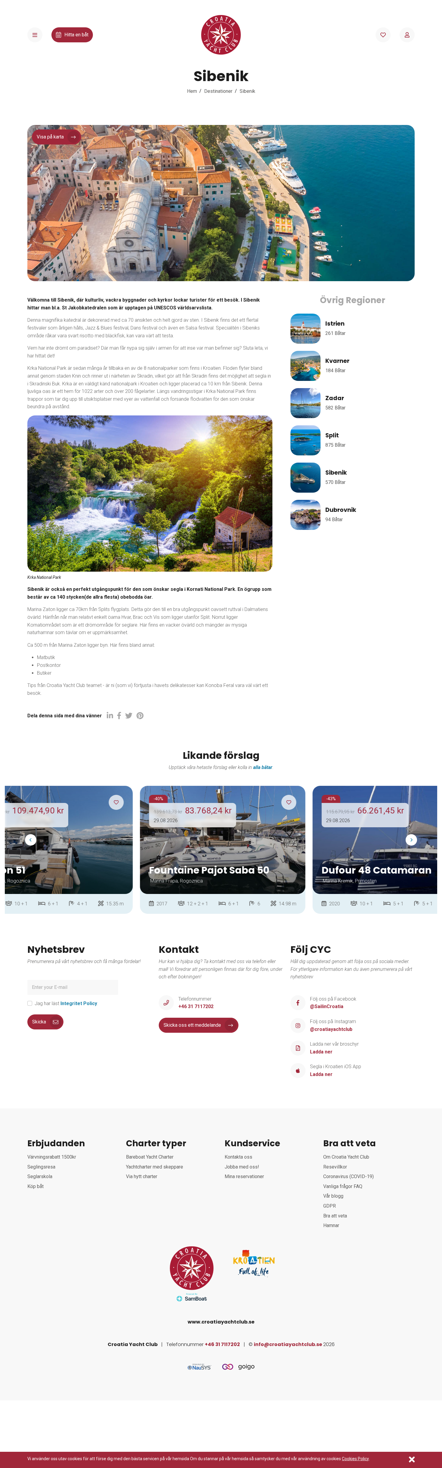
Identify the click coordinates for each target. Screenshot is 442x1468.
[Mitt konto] (407, 34)
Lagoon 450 (355, 870)
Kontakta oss (238, 1157)
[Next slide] (411, 840)
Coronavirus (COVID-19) (348, 1176)
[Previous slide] (30, 840)
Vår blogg (333, 1196)
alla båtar (262, 767)
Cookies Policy (355, 1458)
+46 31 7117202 (222, 1344)
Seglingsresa (41, 1167)
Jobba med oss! (242, 1167)
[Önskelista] (383, 34)
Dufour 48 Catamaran (208, 870)
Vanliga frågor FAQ (342, 1186)
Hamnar (331, 1225)
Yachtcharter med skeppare (154, 1167)
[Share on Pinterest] (140, 715)
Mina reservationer (244, 1176)
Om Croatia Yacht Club (346, 1157)
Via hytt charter (141, 1176)
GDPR (329, 1206)
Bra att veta (335, 1216)
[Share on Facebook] (119, 715)
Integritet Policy (78, 1003)
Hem (192, 91)
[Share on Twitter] (128, 715)
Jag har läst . (66, 1003)
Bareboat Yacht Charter (149, 1157)
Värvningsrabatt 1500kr (51, 1157)
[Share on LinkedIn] (110, 715)
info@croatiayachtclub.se (288, 1344)
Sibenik (247, 91)
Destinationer (218, 91)
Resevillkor (335, 1167)
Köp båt (35, 1186)
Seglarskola (39, 1176)
